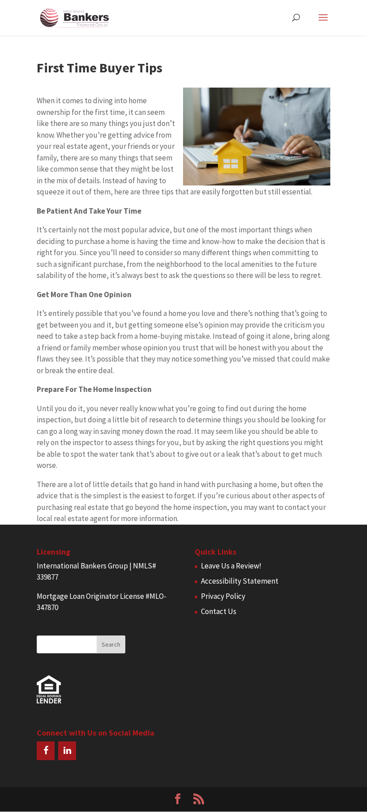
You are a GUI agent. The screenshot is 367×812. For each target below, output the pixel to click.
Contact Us (218, 611)
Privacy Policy (223, 596)
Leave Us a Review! (231, 566)
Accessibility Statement (239, 581)
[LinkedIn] (67, 750)
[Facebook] (46, 750)
